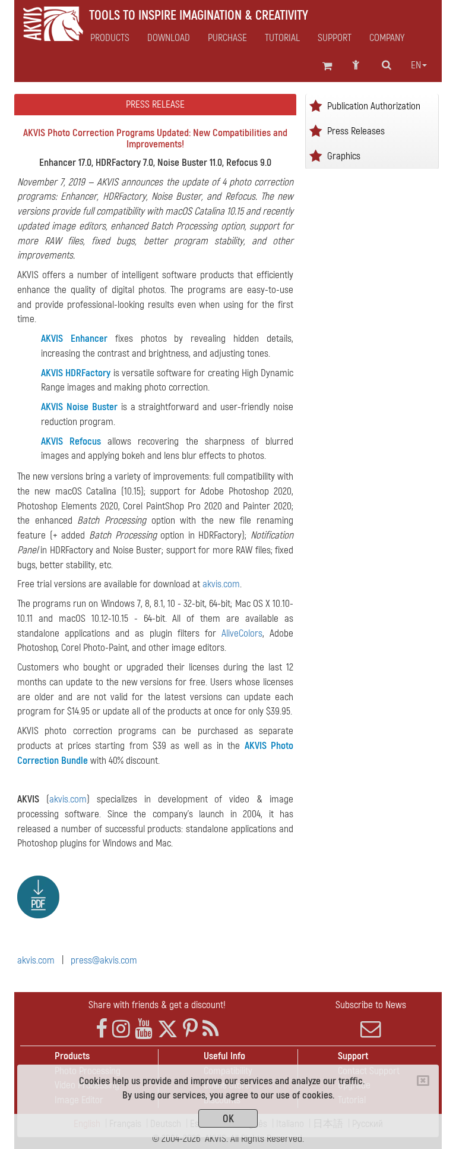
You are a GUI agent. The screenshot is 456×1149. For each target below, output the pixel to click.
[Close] (423, 1080)
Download (168, 38)
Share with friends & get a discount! (157, 1005)
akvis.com (221, 584)
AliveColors (241, 633)
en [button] (416, 65)
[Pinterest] (190, 1029)
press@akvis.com (104, 960)
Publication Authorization (373, 105)
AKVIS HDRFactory (75, 373)
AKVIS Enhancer (74, 338)
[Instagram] (121, 1029)
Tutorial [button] (282, 38)
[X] (167, 1029)
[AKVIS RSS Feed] (210, 1029)
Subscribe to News (370, 1005)
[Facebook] (101, 1029)
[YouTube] (144, 1029)
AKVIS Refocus (71, 441)
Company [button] (386, 38)
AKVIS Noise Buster (79, 407)
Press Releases (356, 130)
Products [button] (109, 38)
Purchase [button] (227, 38)
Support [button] (335, 38)
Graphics (343, 155)
